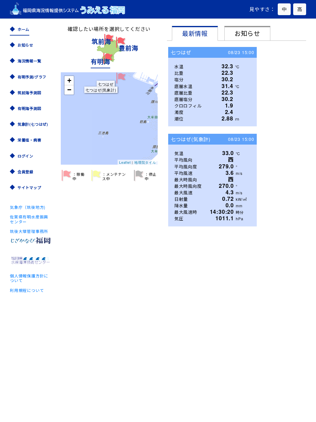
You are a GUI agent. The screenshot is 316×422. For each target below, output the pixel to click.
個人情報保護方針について (29, 278)
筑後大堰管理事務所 (29, 231)
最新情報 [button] (195, 33)
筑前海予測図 (29, 92)
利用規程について (27, 290)
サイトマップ (29, 187)
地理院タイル (145, 162)
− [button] (69, 90)
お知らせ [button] (247, 33)
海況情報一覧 (29, 60)
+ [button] (69, 80)
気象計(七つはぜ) (33, 124)
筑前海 (101, 41)
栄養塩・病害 (29, 139)
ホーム (23, 29)
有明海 (100, 61)
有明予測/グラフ (32, 76)
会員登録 (25, 171)
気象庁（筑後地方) (27, 207)
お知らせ (25, 45)
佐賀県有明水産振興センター (29, 219)
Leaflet (125, 162)
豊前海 (128, 47)
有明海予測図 (29, 108)
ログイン (25, 155)
